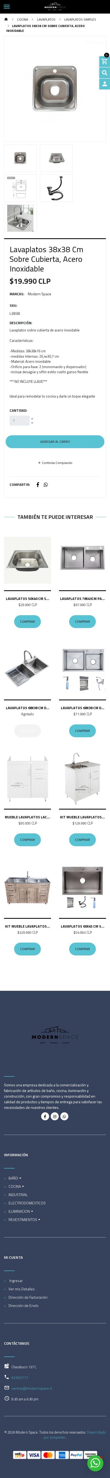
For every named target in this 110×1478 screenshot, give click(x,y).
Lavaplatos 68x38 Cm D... (27, 707)
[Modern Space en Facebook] (45, 1116)
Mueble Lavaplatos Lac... (27, 817)
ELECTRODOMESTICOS (27, 1203)
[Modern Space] (55, 6)
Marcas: (17, 294)
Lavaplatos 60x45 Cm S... (82, 926)
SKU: (13, 305)
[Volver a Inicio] (6, 19)
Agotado (27, 730)
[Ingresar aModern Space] (104, 84)
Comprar (27, 621)
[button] (11, 89)
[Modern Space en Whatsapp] (64, 1116)
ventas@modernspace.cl (31, 1388)
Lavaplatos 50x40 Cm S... (27, 598)
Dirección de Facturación (28, 1297)
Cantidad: (18, 410)
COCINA (22, 19)
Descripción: (21, 323)
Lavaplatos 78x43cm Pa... (82, 598)
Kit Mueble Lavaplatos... (82, 817)
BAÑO (13, 1178)
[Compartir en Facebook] (38, 485)
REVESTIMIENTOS (23, 1219)
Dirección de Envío (23, 1305)
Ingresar (16, 1280)
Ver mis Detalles (22, 1289)
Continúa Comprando (56, 462)
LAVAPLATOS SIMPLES (80, 19)
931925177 (19, 1377)
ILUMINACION (19, 1211)
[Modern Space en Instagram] (55, 1116)
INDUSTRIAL (18, 1194)
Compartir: (20, 484)
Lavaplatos (46, 19)
